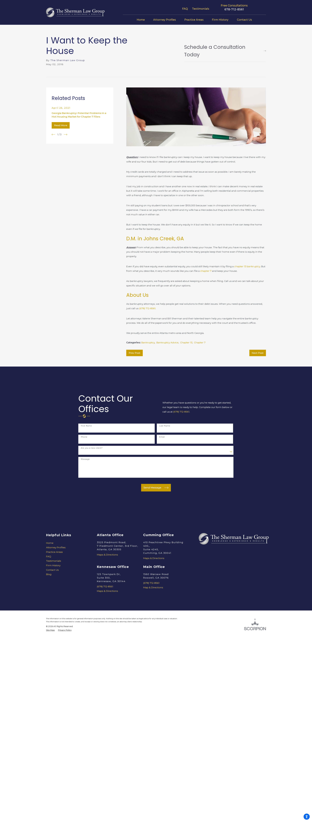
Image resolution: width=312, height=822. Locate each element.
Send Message (152, 487)
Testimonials (200, 8)
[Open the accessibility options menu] (307, 817)
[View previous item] (53, 134)
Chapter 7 (199, 342)
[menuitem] (143, 20)
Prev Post (134, 352)
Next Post (257, 352)
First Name (86, 426)
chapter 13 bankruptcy (247, 266)
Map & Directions (153, 587)
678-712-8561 (234, 9)
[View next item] (65, 134)
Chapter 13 (186, 342)
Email (162, 437)
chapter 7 (205, 270)
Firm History (53, 565)
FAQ (185, 8)
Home (49, 542)
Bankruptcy (148, 342)
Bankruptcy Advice (167, 342)
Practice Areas (54, 551)
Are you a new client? (92, 448)
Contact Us (52, 569)
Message (85, 459)
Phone (84, 437)
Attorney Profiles (56, 547)
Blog (48, 574)
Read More (60, 125)
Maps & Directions (107, 554)
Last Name (164, 426)
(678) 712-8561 (147, 308)
